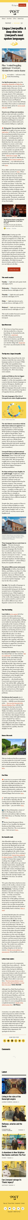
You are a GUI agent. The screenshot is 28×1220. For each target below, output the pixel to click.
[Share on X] (4, 1040)
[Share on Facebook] (8, 1040)
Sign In (16, 5)
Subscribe (22, 5)
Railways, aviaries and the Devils (12, 1125)
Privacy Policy (11, 1203)
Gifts (14, 18)
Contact (23, 1203)
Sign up (5, 1203)
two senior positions (15, 159)
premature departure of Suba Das (12, 84)
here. (6, 165)
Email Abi (22, 343)
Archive (9, 18)
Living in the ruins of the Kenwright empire (11, 1097)
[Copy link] (23, 1040)
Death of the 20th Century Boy (12, 1004)
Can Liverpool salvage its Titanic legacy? (11, 1180)
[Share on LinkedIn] (12, 1040)
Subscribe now (14, 269)
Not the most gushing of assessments (12, 951)
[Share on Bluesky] (19, 1040)
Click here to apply (11, 155)
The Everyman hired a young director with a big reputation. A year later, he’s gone (13, 983)
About (3, 18)
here (18, 172)
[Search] (13, 5)
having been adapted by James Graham (13, 856)
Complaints (17, 1203)
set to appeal (14, 614)
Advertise (20, 18)
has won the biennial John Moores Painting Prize (12, 704)
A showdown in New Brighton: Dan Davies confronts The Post (14, 1153)
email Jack (14, 335)
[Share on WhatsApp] (15, 1040)
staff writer (5, 132)
